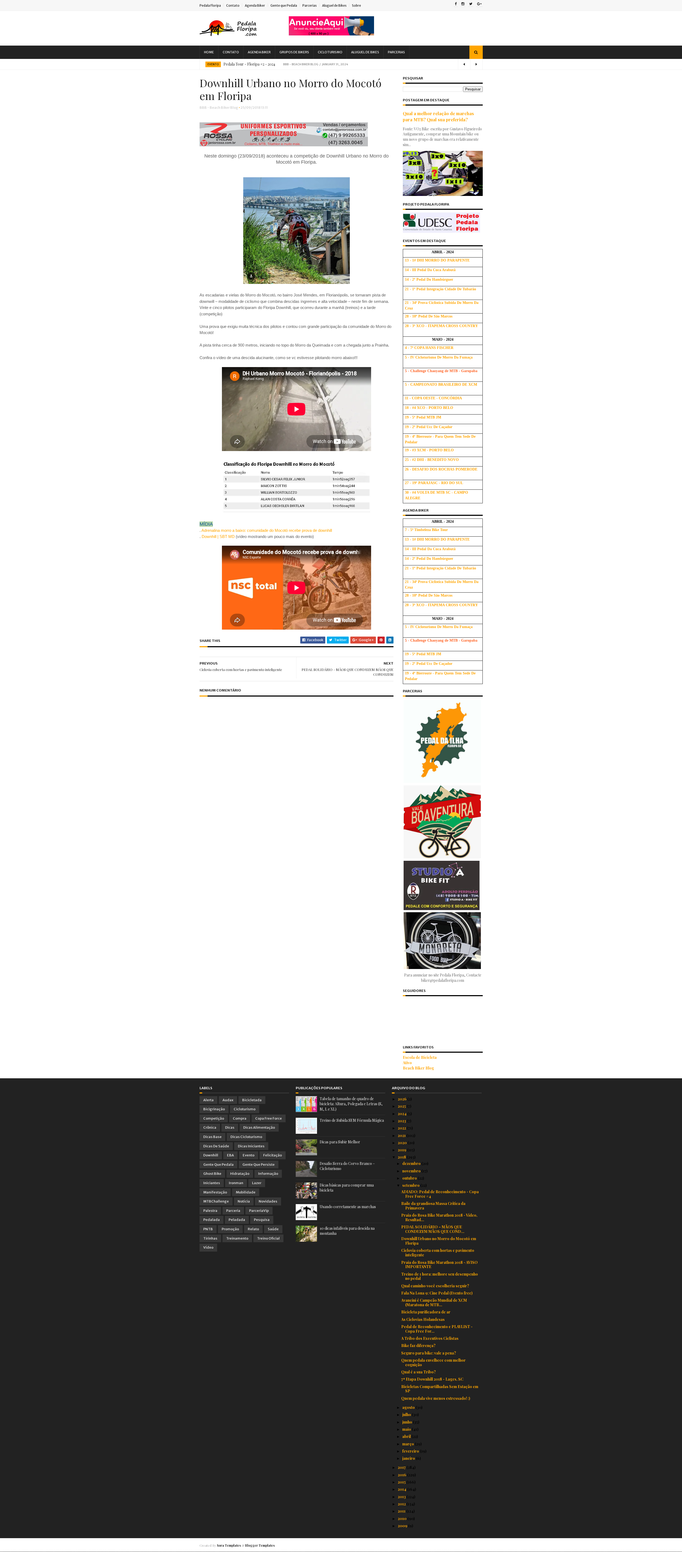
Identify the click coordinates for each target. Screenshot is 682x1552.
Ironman (236, 1183)
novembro (411, 1170)
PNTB (208, 1229)
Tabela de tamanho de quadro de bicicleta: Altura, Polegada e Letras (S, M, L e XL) (351, 1104)
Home (209, 52)
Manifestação (215, 1192)
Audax (227, 1100)
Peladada (237, 1219)
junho (407, 1422)
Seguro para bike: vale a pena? (428, 1353)
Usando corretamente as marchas (348, 1206)
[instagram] (462, 4)
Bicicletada (252, 1100)
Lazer (256, 1183)
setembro (411, 1185)
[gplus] (479, 4)
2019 (402, 1149)
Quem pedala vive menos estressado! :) (435, 1398)
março (408, 1443)
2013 (402, 1496)
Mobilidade (245, 1192)
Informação (268, 1173)
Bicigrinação (214, 1109)
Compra (239, 1118)
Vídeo (208, 1247)
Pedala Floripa (210, 5)
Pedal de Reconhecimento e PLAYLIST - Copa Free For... (437, 1329)
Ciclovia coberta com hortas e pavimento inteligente (437, 1252)
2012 (402, 1503)
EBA (230, 1155)
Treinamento (237, 1238)
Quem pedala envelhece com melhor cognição (433, 1362)
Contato (232, 5)
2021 (402, 1135)
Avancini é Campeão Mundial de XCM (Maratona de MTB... (434, 1302)
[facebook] (456, 4)
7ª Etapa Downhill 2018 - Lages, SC (432, 1379)
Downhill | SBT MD (218, 536)
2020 (403, 1142)
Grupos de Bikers (294, 52)
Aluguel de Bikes (334, 5)
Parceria (233, 1210)
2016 (402, 1474)
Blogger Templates (260, 1545)
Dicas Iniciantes (251, 1146)
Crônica (209, 1127)
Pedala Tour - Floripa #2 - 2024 (249, 64)
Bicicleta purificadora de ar (425, 1311)
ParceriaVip (259, 1210)
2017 (402, 1467)
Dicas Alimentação (259, 1127)
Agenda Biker (255, 5)
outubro (410, 1178)
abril (407, 1436)
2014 (402, 1489)
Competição (213, 1118)
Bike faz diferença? (418, 1345)
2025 (402, 1106)
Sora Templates (229, 1545)
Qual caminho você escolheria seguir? (435, 1285)
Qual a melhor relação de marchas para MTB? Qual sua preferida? (438, 116)
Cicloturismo (330, 52)
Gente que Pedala (283, 5)
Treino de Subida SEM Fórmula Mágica (352, 1120)
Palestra (210, 1210)
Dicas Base (212, 1137)
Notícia (244, 1201)
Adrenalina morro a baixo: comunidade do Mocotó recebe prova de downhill (266, 530)
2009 (403, 1525)
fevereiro (411, 1451)
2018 (402, 1157)
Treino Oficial (268, 1238)
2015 (402, 1482)
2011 (402, 1511)
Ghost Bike (212, 1173)
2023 (402, 1120)
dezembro (411, 1163)
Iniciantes (211, 1183)
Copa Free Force (268, 1118)
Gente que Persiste (258, 1164)
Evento (213, 64)
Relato (253, 1229)
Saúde (273, 1229)
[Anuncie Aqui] (331, 34)
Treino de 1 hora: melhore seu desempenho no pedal (439, 1276)
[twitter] (470, 4)
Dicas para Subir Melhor (340, 1141)
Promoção (230, 1229)
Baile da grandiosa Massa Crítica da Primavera (433, 1206)
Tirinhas (210, 1238)
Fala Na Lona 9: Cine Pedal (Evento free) (437, 1293)
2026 (402, 1098)
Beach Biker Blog (418, 1068)
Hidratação (239, 1173)
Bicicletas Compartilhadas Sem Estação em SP (439, 1389)
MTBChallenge (216, 1201)
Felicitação (272, 1155)
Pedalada (211, 1219)
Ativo (407, 1062)
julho (407, 1414)
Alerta (208, 1100)
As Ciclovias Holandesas (423, 1319)
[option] (341, 64)
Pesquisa (262, 1219)
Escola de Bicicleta (420, 1057)
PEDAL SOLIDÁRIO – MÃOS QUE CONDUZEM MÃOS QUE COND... (432, 1229)
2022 (402, 1128)
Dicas (229, 1127)
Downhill (210, 1155)
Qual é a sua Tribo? (418, 1371)
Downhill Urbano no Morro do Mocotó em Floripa (438, 1241)
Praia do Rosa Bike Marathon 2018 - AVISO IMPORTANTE (439, 1264)
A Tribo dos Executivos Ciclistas (429, 1338)
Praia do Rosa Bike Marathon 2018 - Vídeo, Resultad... (439, 1217)
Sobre (356, 5)
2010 (402, 1518)
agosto (409, 1407)
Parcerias (309, 5)
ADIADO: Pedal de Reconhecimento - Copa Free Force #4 (440, 1194)
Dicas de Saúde (216, 1146)
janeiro (409, 1458)
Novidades (268, 1201)
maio (407, 1429)
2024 (402, 1113)
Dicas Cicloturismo (246, 1137)
